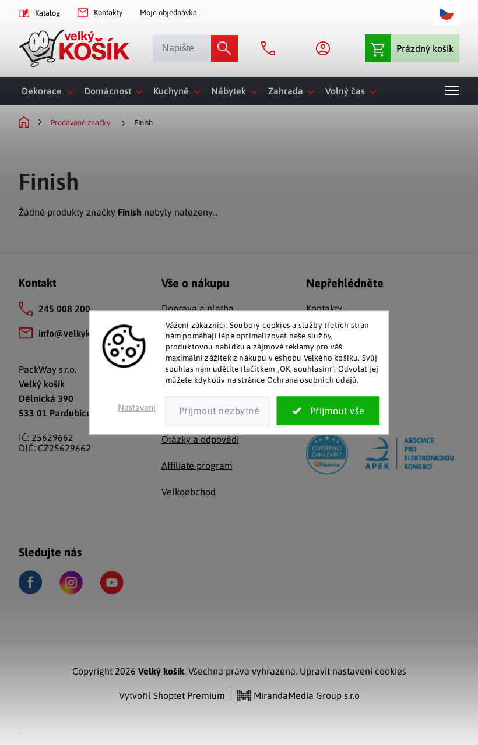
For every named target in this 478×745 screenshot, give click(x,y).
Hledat (224, 48)
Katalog (47, 13)
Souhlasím (328, 410)
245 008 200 (64, 308)
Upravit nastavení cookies (353, 671)
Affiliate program (197, 465)
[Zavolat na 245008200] (271, 48)
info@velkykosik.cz (78, 333)
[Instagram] (71, 582)
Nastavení (137, 407)
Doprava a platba (197, 308)
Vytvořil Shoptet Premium (172, 695)
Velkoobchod (188, 491)
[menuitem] (50, 91)
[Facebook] (30, 582)
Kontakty (108, 12)
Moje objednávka (168, 12)
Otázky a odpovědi (200, 439)
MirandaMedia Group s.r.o (305, 695)
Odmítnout (218, 410)
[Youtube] (112, 582)
